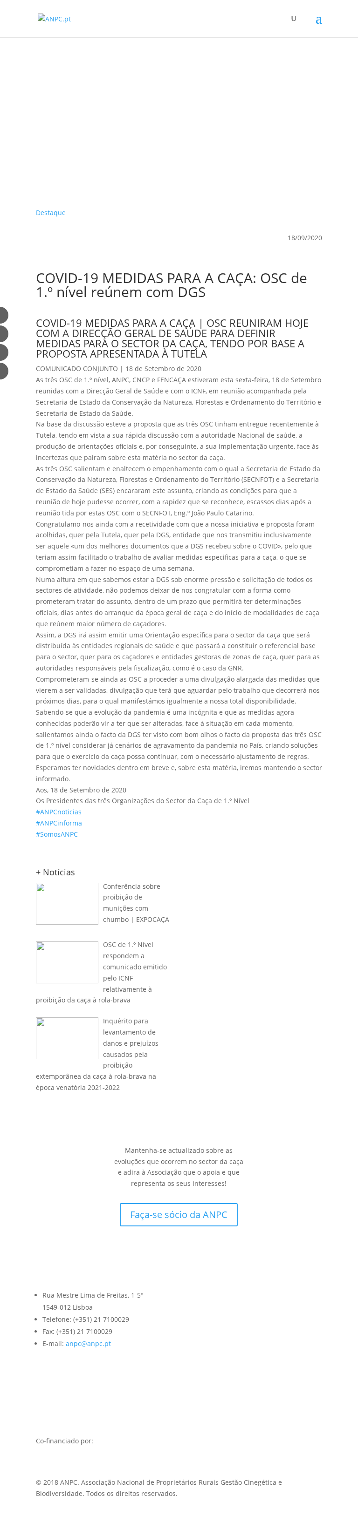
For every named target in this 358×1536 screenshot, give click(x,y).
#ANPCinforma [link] (59, 823)
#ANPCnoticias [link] (59, 811)
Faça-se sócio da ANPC (178, 1214)
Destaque (51, 212)
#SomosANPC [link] (57, 834)
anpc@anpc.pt (88, 1343)
